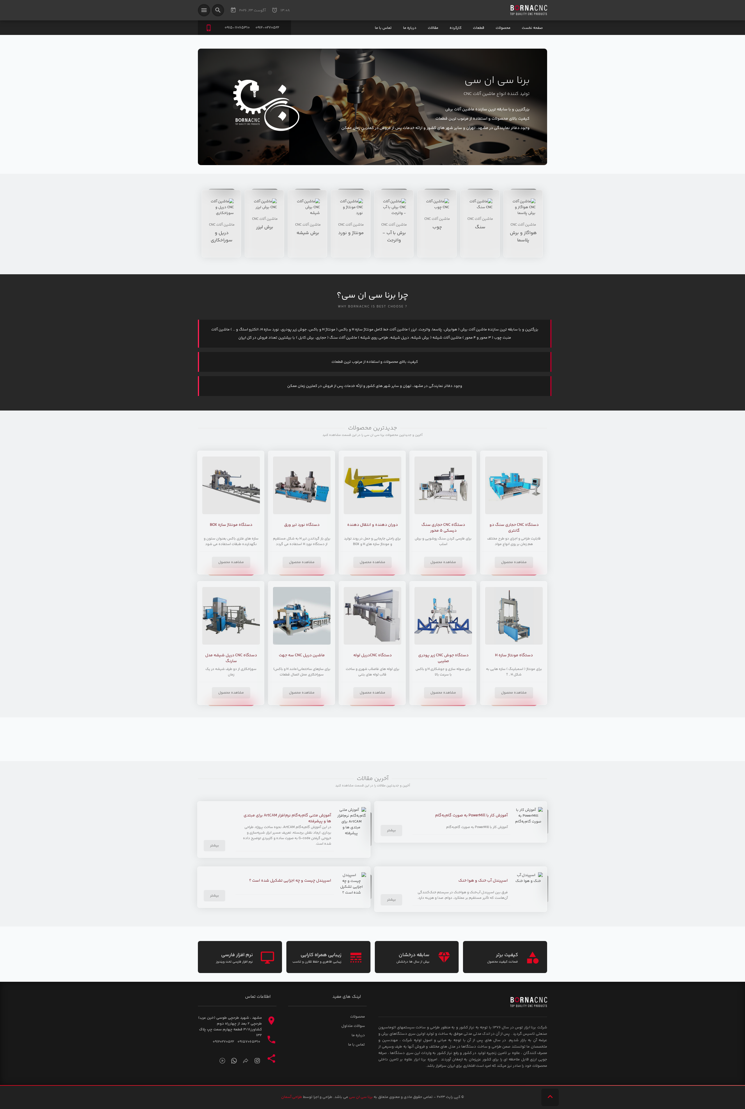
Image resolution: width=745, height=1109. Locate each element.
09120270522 (223, 1042)
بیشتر (391, 830)
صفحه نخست (532, 28)
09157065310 (248, 1042)
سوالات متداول (353, 1026)
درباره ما (409, 28)
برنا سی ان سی (361, 1097)
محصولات (503, 28)
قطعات (478, 28)
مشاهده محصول (514, 562)
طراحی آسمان (291, 1097)
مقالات (433, 28)
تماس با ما (383, 28)
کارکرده (456, 28)
